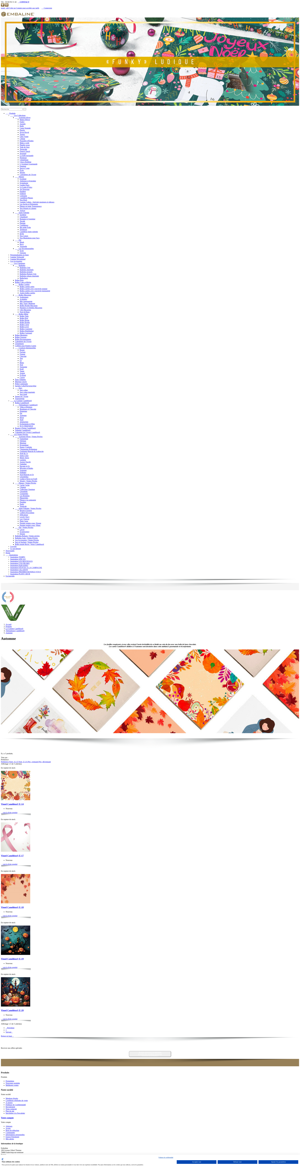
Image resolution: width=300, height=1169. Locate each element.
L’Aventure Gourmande (28, 164)
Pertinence (5, 762)
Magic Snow (24, 458)
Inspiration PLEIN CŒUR (20, 574)
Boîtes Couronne (26, 329)
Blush (22, 242)
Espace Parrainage (12, 1137)
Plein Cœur (24, 521)
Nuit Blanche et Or (27, 475)
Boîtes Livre (24, 327)
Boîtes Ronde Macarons (29, 306)
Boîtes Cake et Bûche (23, 282)
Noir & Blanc (25, 312)
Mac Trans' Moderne (27, 303)
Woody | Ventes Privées (28, 481)
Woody (22, 172)
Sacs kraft (23, 394)
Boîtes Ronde (25, 323)
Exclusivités (10, 576)
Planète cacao (25, 145)
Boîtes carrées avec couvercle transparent (35, 291)
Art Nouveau (24, 189)
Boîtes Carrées (22, 284)
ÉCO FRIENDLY (26, 426)
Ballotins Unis (25, 268)
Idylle (22, 234)
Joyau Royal (24, 132)
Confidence (24, 225)
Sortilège (23, 215)
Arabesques (24, 297)
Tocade (22, 221)
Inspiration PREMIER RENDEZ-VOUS (25, 572)
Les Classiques (17, 263)
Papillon (23, 192)
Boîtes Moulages (21, 335)
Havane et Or (25, 466)
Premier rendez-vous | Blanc (30, 525)
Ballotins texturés (26, 272)
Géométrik (24, 492)
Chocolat (23, 356)
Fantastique (24, 439)
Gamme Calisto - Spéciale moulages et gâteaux (37, 202)
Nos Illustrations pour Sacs (29, 238)
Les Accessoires (16, 261)
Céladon (23, 487)
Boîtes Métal (21, 314)
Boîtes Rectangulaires (23, 339)
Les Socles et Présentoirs (29, 204)
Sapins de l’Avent (21, 396)
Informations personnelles (15, 1135)
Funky (22, 122)
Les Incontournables (24, 249)
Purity (22, 504)
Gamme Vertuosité (17, 257)
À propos (9, 1103)
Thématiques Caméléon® (26, 405)
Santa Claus (24, 456)
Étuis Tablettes (20, 380)
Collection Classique (27, 489)
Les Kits (13, 546)
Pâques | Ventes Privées (25, 483)
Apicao (22, 211)
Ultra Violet (24, 137)
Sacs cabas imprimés (27, 392)
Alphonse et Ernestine (28, 181)
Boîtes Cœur (24, 325)
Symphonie (24, 183)
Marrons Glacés (21, 382)
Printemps (23, 411)
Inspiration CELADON (19, 570)
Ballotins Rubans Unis (28, 274)
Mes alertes (10, 1139)
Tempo (22, 134)
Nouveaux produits (13, 1083)
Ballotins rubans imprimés (29, 276)
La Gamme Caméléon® (21, 401)
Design (22, 534)
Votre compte (7, 1118)
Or (21, 361)
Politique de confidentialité (166, 1157)
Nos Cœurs (24, 236)
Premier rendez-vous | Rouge (30, 523)
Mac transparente (26, 301)
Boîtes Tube (24, 316)
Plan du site (10, 1111)
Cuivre (22, 377)
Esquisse (23, 166)
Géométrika (24, 477)
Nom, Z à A (23, 762)
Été (18, 240)
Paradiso (23, 502)
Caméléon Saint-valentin (29, 232)
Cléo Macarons (25, 310)
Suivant (9, 1032)
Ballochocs (24, 278)
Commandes (10, 1133)
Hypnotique (24, 445)
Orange (22, 354)
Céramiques (19, 344)
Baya (22, 244)
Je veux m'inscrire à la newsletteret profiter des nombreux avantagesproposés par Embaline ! (150, 1054)
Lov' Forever (24, 519)
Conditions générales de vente (17, 1101)
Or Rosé (23, 375)
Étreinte (22, 223)
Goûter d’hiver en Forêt (28, 479)
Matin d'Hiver (25, 120)
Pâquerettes (24, 498)
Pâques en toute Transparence (31, 206)
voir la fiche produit (9, 813)
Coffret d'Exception (27, 513)
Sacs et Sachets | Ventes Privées (26, 542)
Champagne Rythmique (28, 449)
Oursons (23, 253)
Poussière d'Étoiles (27, 141)
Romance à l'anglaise (27, 219)
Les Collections (18, 115)
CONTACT (23, 2)
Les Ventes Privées (19, 434)
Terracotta (23, 149)
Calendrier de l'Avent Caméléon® (27, 432)
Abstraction (24, 422)
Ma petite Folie (25, 227)
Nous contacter (11, 1109)
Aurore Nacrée (25, 462)
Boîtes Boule (24, 320)
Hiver (22, 418)
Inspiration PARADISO (19, 565)
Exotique (23, 179)
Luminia (23, 460)
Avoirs (8, 1128)
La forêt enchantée (26, 156)
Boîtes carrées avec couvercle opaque (33, 289)
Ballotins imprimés (27, 270)
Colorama (23, 196)
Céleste (22, 139)
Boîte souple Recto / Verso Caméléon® (29, 544)
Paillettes (23, 473)
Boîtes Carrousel (26, 333)
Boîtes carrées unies (27, 287)
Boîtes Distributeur (27, 331)
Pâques (19, 177)
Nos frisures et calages (28, 208)
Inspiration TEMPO (17, 557)
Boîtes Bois (19, 280)
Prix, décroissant (45, 762)
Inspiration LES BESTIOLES (21, 561)
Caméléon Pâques (26, 198)
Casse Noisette (25, 128)
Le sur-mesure (15, 549)
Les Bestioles (25, 496)
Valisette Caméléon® (23, 430)
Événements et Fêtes (27, 424)
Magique (23, 443)
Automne (23, 415)
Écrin (22, 170)
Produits (10, 113)
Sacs (18, 388)
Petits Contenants (21, 384)
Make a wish (24, 143)
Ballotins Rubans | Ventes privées (27, 536)
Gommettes (24, 494)
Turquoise (23, 367)
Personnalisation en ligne (19, 255)
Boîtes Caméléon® (22, 403)
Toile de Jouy (25, 147)
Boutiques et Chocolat (28, 409)
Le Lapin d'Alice (26, 187)
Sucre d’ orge (25, 168)
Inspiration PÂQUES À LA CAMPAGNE (26, 568)
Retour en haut (7, 1036)
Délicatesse (24, 515)
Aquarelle (23, 246)
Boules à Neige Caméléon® (25, 428)
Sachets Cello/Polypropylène (25, 386)
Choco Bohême (25, 162)
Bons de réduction (12, 1130)
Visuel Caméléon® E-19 (12, 959)
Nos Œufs (23, 200)
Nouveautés (10, 551)
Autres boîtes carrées (27, 293)
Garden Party (25, 185)
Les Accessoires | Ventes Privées (27, 540)
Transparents (19, 399)
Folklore (23, 194)
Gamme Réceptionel (17, 259)
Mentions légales (12, 1098)
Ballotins (20, 265)
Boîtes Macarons (23, 295)
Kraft (22, 369)
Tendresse (23, 230)
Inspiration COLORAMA (20, 563)
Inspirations (12, 555)
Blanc (22, 363)
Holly (22, 126)
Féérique (23, 441)
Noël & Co (24, 454)
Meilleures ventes (12, 1085)
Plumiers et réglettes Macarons (31, 308)
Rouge (22, 350)
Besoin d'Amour (26, 511)
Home (8, 553)
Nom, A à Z (13, 762)
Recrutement (10, 1107)
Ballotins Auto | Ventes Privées (26, 538)
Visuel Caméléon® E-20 (12, 1010)
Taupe (22, 371)
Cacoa (22, 530)
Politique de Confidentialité (16, 1105)
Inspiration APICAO (18, 559)
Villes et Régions (26, 407)
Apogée (23, 124)
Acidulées (23, 299)
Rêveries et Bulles (26, 468)
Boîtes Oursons (20, 337)
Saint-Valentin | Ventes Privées (28, 508)
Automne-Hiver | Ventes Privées (29, 437)
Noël (21, 420)
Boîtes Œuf (24, 318)
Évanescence (24, 532)
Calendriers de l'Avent (28, 175)
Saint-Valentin (22, 213)
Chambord (24, 217)
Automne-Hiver (22, 118)
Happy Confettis (26, 447)
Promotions (10, 1081)
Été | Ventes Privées (24, 527)
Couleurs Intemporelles (25, 348)
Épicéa (22, 130)
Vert (21, 358)
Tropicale (23, 506)
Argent (22, 373)
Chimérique (24, 160)
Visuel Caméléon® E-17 (12, 855)
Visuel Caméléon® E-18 (12, 907)
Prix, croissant (33, 762)
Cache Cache (25, 485)
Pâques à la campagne (28, 500)
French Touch (25, 151)
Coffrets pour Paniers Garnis (25, 346)
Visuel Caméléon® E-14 (12, 804)
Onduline (23, 464)
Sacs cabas (24, 390)
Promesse (23, 158)
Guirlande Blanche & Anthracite (32, 451)
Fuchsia (22, 352)
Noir (21, 365)
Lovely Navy (25, 517)
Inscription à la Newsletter (15, 1113)
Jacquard (23, 153)
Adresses (9, 1126)
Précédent (10, 1028)
